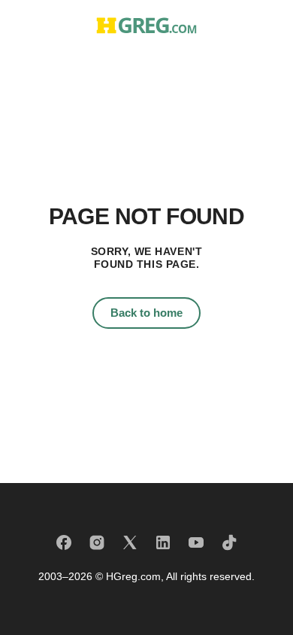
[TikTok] (229, 542)
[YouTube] (196, 542)
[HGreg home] (146, 25)
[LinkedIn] (163, 542)
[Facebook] (64, 542)
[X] (130, 542)
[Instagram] (97, 542)
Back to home (146, 312)
